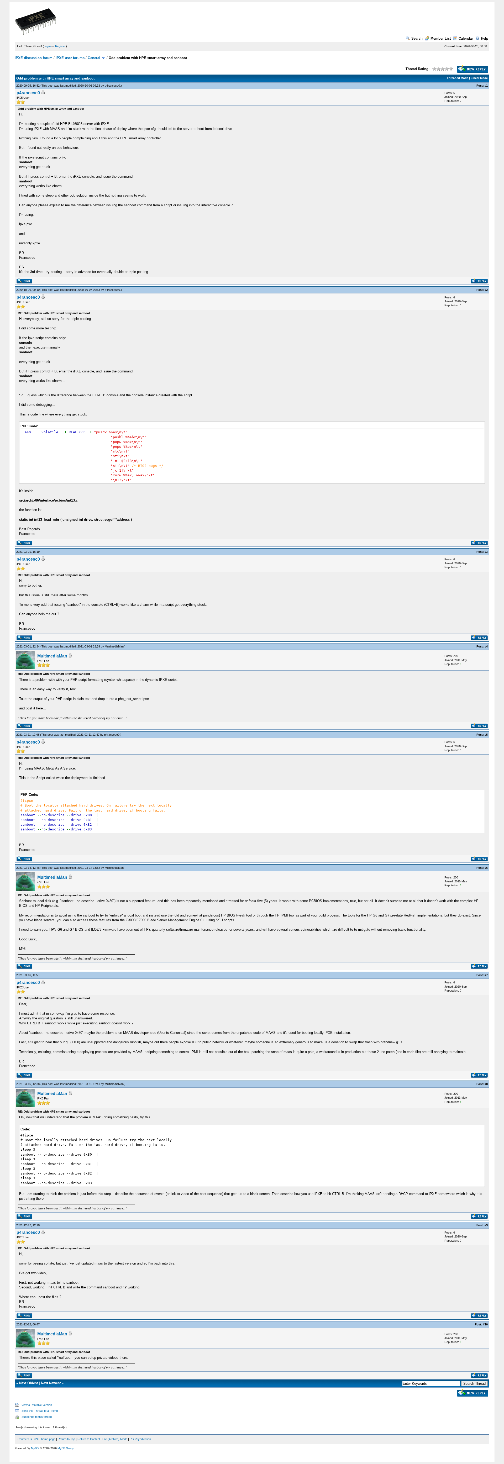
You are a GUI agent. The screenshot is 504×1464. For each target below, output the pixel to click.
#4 (486, 646)
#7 (486, 975)
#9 (486, 1225)
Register (60, 46)
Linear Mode (479, 78)
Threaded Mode (457, 78)
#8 (486, 1084)
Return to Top (66, 1439)
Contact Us (25, 1439)
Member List (440, 38)
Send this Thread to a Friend (40, 1410)
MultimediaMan (114, 646)
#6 (486, 867)
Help (484, 38)
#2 (486, 289)
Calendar (466, 38)
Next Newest (51, 1383)
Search (417, 38)
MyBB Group (65, 1448)
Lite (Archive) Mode (114, 1439)
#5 (486, 734)
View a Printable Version (37, 1405)
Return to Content (88, 1439)
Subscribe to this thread (37, 1416)
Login (47, 46)
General (94, 58)
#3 (486, 551)
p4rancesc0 (112, 85)
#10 (485, 1324)
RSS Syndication (140, 1439)
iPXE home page (44, 1439)
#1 (486, 85)
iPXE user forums (70, 58)
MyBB (35, 1448)
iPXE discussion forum (33, 58)
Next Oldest (28, 1383)
